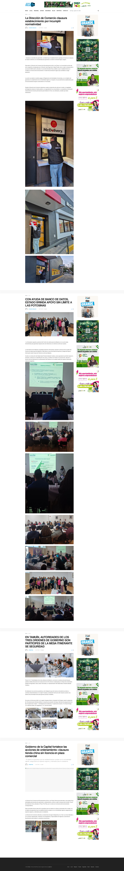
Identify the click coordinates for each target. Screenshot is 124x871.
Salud (53, 10)
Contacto (65, 10)
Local (31, 10)
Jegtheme (50, 866)
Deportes (59, 10)
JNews (29, 866)
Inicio (26, 10)
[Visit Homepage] (30, 4)
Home (26, 14)
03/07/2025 (41, 27)
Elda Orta (31, 650)
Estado (42, 10)
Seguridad (48, 10)
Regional (36, 10)
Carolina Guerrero (32, 27)
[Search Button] (98, 10)
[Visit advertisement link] (67, 4)
